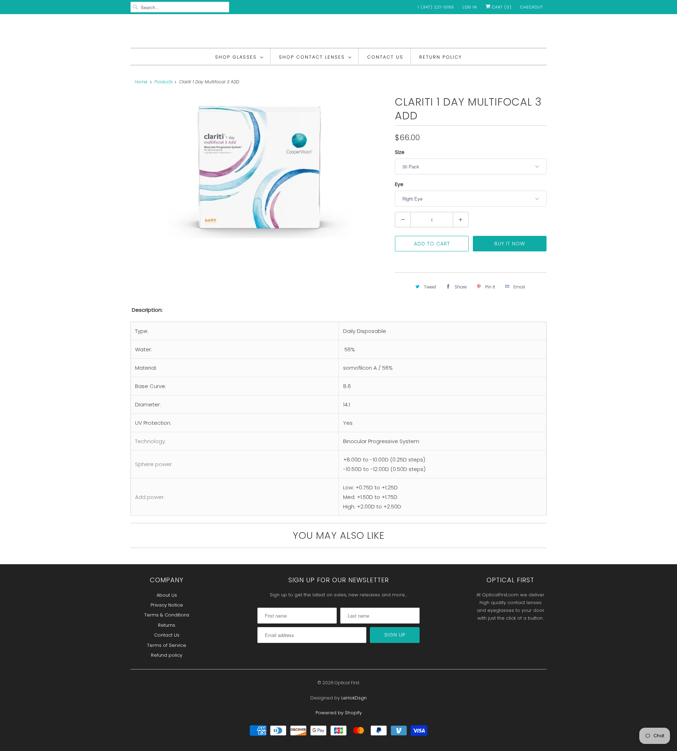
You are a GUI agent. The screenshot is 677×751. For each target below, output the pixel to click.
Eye (399, 184)
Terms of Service (166, 645)
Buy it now (509, 243)
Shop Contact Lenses (312, 57)
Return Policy (440, 57)
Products (163, 82)
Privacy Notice (167, 605)
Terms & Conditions (166, 615)
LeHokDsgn (354, 698)
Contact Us (385, 57)
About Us (167, 595)
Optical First (347, 683)
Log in (470, 7)
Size (399, 152)
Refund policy (166, 655)
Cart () (501, 7)
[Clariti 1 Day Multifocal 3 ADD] (259, 166)
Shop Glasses (236, 57)
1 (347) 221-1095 (436, 7)
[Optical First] (338, 33)
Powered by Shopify (339, 712)
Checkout (531, 7)
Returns (166, 625)
